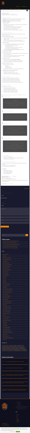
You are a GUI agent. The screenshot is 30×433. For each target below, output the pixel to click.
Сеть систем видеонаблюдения (6, 327)
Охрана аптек (4, 280)
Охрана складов (5, 304)
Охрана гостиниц (5, 287)
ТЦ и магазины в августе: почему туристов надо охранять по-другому (11, 244)
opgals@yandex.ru (24, 6)
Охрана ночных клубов (5, 294)
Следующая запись (26, 188)
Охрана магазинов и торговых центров (7, 290)
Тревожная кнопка (5, 334)
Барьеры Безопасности (5, 254)
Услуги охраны (4, 339)
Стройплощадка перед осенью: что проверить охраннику (10, 242)
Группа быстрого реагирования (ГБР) (7, 264)
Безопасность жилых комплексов (7, 257)
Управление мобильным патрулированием (8, 337)
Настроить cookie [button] (12, 431)
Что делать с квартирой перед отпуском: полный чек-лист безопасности (15, 361)
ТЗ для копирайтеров (4, 423)
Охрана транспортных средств (6, 313)
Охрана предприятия (5, 299)
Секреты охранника (5, 325)
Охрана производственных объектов (7, 301)
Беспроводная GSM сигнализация (7, 259)
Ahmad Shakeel (4, 389)
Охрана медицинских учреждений (7, 292)
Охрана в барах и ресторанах (6, 283)
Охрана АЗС (4, 278)
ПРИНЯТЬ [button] (18, 431)
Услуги (3, 8)
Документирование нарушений (6, 266)
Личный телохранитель (5, 273)
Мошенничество (5, 276)
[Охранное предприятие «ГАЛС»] (15, 3)
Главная (19, 8)
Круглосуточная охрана (6, 271)
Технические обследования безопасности (8, 332)
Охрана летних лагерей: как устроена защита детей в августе (10, 246)
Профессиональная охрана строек (7, 320)
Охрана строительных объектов (6, 311)
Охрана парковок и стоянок (6, 297)
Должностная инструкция (9, 183)
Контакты (15, 8)
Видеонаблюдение (5, 261)
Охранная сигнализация (6, 318)
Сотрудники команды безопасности (7, 330)
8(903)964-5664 (18, 6)
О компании (10, 8)
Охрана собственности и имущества (7, 308)
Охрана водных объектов (6, 285)
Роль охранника (5, 323)
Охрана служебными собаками (6, 306)
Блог (6, 8)
